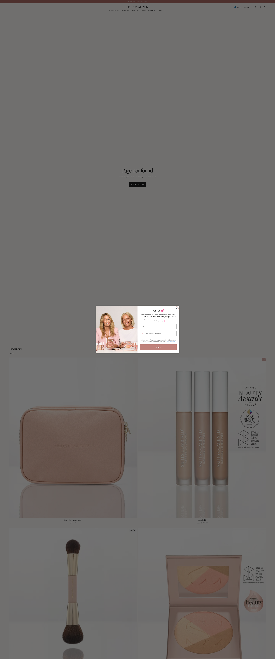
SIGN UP (158, 347)
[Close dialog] (177, 308)
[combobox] (144, 333)
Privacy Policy (169, 341)
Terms (174, 341)
